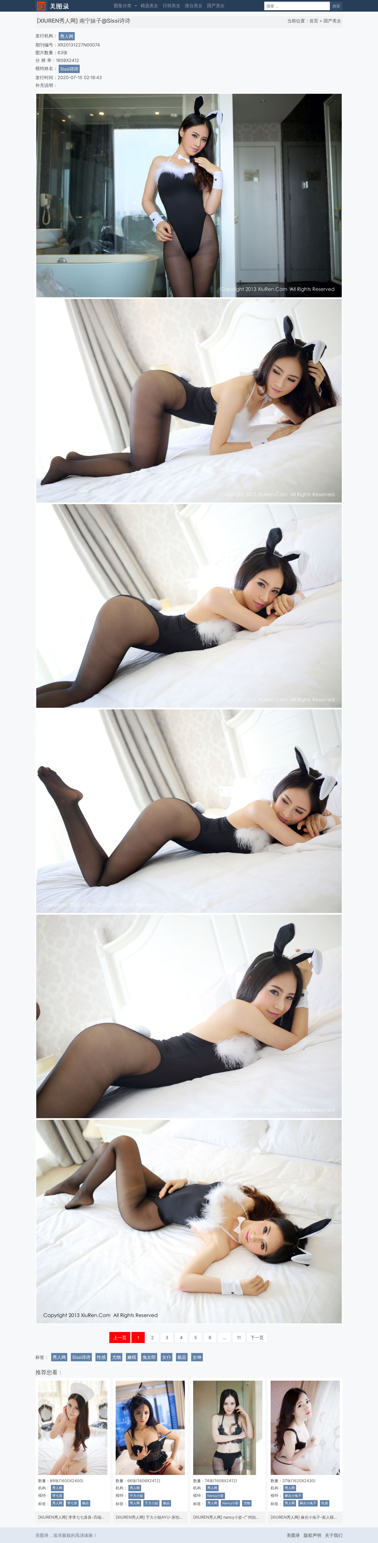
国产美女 (216, 5)
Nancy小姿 (215, 1496)
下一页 (257, 1337)
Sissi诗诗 (69, 69)
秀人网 (66, 36)
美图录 (293, 1535)
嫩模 (131, 1357)
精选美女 (149, 5)
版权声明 (312, 1535)
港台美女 (194, 5)
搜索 (336, 6)
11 (239, 1337)
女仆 (166, 1357)
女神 (197, 1357)
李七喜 (57, 1496)
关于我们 (334, 1535)
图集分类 (122, 5)
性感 (101, 1357)
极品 (181, 1357)
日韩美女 (171, 5)
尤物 (116, 1357)
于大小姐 (136, 1496)
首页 (313, 21)
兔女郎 (149, 1357)
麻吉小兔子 (293, 1496)
